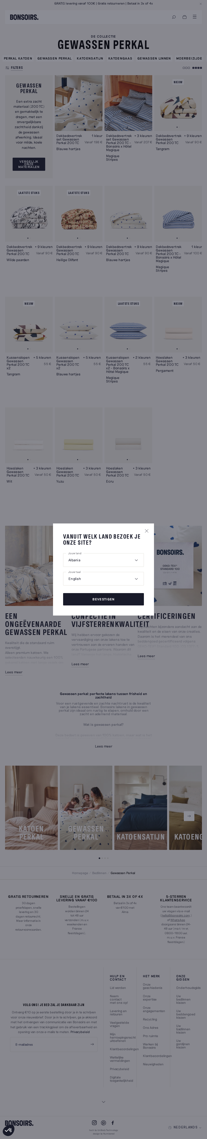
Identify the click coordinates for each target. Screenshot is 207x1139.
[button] (9, 1130)
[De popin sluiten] (146, 530)
